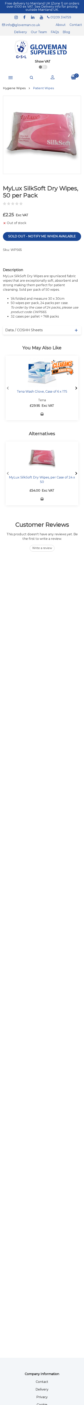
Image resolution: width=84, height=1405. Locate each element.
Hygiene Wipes (14, 88)
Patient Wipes (43, 88)
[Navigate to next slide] (76, 388)
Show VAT (43, 61)
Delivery (20, 32)
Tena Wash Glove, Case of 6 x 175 (42, 391)
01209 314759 (60, 17)
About (61, 25)
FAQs (55, 32)
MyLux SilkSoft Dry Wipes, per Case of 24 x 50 (42, 480)
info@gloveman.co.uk (22, 25)
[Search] (31, 77)
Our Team (39, 32)
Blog (66, 32)
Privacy (42, 1397)
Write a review (42, 548)
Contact (76, 25)
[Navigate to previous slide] (8, 388)
